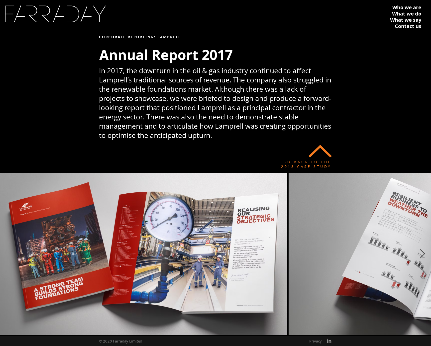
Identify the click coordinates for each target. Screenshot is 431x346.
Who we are (406, 7)
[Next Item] (422, 254)
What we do (406, 13)
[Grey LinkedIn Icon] (329, 341)
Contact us (408, 26)
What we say (405, 20)
